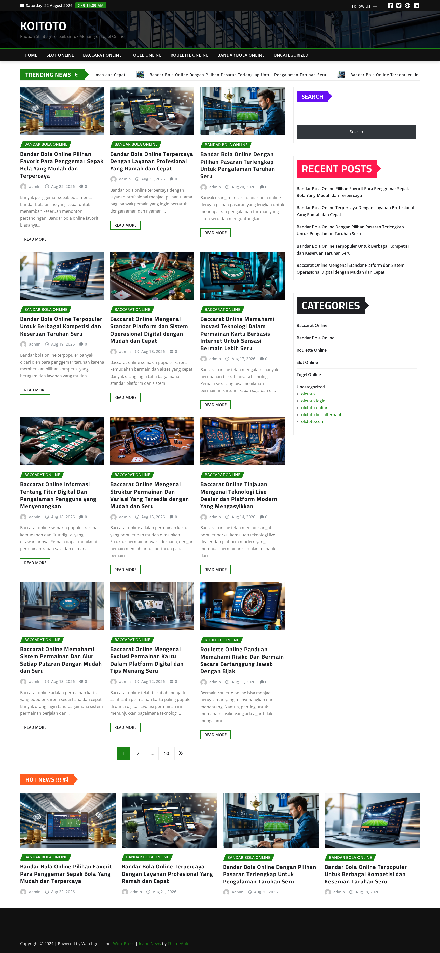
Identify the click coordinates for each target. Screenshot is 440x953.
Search (312, 96)
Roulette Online (189, 55)
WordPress (123, 943)
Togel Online (146, 55)
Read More (35, 239)
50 (166, 753)
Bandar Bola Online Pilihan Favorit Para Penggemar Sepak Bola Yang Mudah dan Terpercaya (61, 165)
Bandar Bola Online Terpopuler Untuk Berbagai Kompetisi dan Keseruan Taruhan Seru (61, 326)
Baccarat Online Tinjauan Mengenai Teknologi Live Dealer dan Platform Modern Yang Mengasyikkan (238, 495)
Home (31, 55)
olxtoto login (313, 401)
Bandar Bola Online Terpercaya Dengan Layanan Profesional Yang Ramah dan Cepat (151, 161)
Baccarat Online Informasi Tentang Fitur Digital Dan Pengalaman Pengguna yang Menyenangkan (58, 495)
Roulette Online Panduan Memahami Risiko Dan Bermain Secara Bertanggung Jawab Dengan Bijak (242, 660)
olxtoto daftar (314, 408)
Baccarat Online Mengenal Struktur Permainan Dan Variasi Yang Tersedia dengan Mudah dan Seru (149, 495)
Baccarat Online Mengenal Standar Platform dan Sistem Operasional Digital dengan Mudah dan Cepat (149, 329)
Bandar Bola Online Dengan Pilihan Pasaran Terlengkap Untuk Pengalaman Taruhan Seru (237, 165)
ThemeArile (178, 943)
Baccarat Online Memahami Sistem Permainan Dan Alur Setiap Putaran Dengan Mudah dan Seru (61, 660)
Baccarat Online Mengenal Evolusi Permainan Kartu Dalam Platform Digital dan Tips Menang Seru (147, 660)
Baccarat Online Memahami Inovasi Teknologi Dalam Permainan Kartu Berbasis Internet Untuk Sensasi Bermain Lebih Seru (237, 333)
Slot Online (60, 55)
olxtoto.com (312, 421)
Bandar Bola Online (241, 55)
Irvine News (150, 943)
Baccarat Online (102, 55)
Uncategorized (291, 55)
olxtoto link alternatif (321, 414)
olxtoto (308, 394)
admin (34, 186)
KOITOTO (43, 26)
